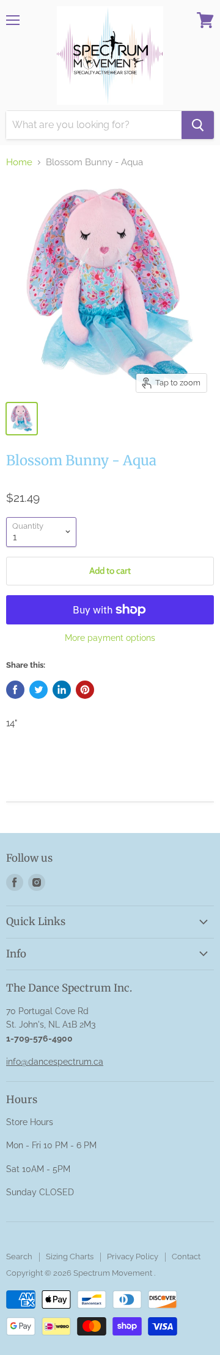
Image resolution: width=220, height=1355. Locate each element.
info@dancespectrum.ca (54, 1062)
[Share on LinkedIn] (62, 690)
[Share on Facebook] (15, 690)
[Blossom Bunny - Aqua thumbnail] (22, 418)
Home (19, 162)
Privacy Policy (132, 1256)
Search (19, 1256)
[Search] (198, 125)
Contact (186, 1256)
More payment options (110, 638)
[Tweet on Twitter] (38, 690)
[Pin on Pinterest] (85, 690)
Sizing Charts (70, 1256)
